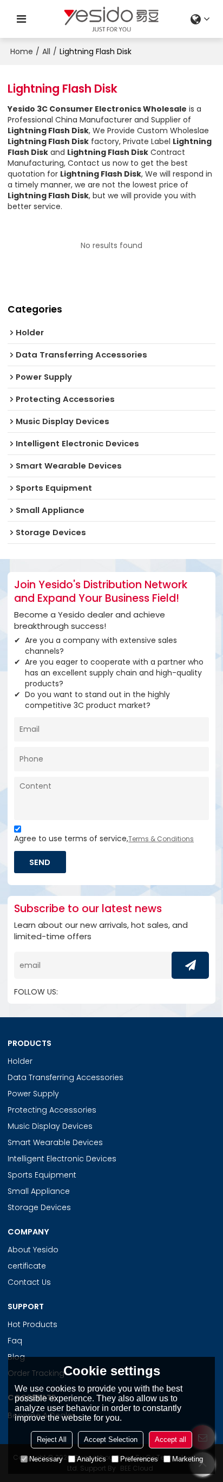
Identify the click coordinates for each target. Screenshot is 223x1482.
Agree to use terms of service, (104, 838)
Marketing (187, 1459)
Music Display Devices (50, 1126)
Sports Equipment (42, 1174)
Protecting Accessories (52, 1109)
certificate (27, 1265)
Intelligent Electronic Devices (62, 1158)
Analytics (91, 1459)
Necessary (46, 1459)
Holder (20, 1061)
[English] (201, 19)
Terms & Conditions (161, 838)
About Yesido (33, 1249)
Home (21, 51)
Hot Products (32, 1324)
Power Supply (33, 1093)
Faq (15, 1340)
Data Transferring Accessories (65, 1077)
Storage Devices (39, 1207)
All (46, 51)
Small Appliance (39, 1191)
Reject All (52, 1439)
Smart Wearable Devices (55, 1142)
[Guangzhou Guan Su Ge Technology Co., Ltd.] (111, 18)
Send (39, 862)
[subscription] (190, 965)
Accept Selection (110, 1439)
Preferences (139, 1459)
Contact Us (29, 1282)
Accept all (170, 1439)
